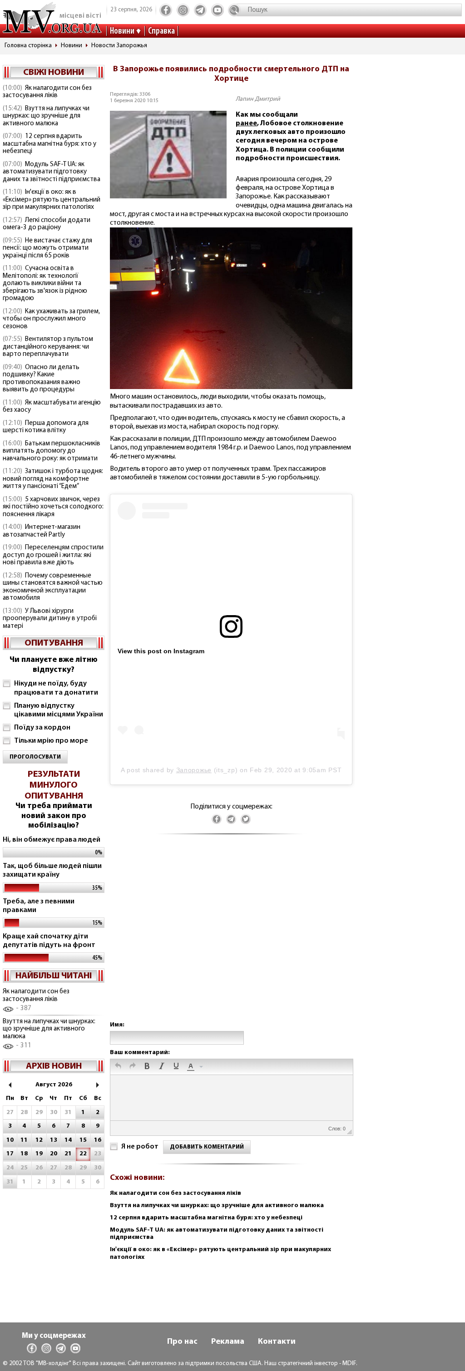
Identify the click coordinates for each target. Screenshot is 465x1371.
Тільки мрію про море (51, 741)
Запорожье (194, 770)
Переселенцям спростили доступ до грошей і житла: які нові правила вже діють (53, 555)
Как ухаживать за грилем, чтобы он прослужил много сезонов (51, 319)
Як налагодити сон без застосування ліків (47, 92)
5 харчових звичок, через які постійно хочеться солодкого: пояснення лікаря (53, 507)
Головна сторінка (28, 45)
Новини (122, 31)
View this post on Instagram (161, 651)
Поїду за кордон (42, 727)
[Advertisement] (231, 936)
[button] (118, 1067)
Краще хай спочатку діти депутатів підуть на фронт (49, 941)
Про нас (182, 1342)
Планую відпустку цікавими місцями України (58, 710)
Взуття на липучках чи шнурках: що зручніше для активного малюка (46, 116)
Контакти (277, 1342)
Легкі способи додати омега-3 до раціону (46, 224)
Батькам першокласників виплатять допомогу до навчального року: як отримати (51, 451)
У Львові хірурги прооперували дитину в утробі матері (50, 619)
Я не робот (139, 1146)
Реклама (227, 1342)
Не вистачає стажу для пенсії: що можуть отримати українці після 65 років (47, 248)
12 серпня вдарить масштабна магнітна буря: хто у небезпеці (49, 144)
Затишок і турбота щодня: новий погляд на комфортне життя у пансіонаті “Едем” (53, 479)
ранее (246, 123)
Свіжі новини (53, 72)
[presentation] (118, 1066)
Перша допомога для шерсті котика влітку (46, 427)
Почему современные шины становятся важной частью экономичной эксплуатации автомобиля (53, 587)
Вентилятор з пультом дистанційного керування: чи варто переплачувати (48, 347)
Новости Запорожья (119, 45)
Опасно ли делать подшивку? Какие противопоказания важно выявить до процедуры (41, 379)
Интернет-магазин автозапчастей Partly (41, 531)
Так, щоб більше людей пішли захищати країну (52, 870)
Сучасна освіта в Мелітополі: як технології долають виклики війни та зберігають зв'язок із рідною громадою (45, 283)
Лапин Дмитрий (258, 99)
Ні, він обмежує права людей (51, 839)
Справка (161, 31)
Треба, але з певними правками (38, 906)
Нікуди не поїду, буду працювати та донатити (56, 688)
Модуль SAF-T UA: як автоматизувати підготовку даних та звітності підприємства (51, 172)
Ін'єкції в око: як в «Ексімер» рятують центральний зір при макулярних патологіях (51, 200)
